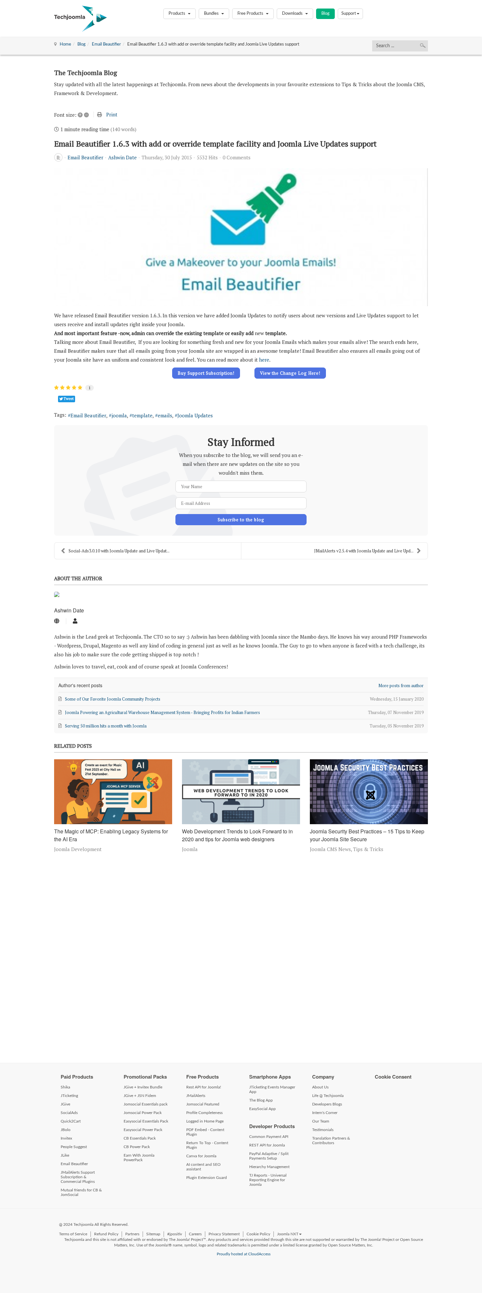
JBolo (65, 1130)
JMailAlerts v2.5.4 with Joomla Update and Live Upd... (363, 551)
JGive (65, 1104)
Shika (65, 1087)
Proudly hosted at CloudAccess (244, 1254)
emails (165, 415)
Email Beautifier (106, 44)
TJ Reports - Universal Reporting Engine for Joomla (268, 1179)
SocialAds (69, 1113)
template (142, 415)
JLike (65, 1155)
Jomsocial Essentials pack (146, 1104)
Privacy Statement (224, 1234)
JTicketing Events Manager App (272, 1089)
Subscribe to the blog (241, 520)
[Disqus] (241, 956)
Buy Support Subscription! (206, 373)
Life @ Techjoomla (328, 1096)
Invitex (66, 1138)
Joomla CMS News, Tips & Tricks (346, 849)
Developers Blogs (327, 1104)
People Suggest (74, 1147)
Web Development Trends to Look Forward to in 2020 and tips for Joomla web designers (237, 835)
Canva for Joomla (201, 1156)
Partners (132, 1234)
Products (177, 13)
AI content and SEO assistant (203, 1167)
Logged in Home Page (205, 1121)
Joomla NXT (287, 1234)
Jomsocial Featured (202, 1104)
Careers (195, 1234)
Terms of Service (73, 1234)
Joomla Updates (195, 415)
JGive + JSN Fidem (140, 1096)
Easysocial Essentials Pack (146, 1121)
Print (111, 114)
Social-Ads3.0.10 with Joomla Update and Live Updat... (119, 551)
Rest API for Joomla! (203, 1087)
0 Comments (237, 157)
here (264, 359)
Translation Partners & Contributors (331, 1140)
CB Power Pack (137, 1147)
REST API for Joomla (267, 1145)
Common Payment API (268, 1137)
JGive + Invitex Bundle (143, 1087)
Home (65, 44)
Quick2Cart (71, 1121)
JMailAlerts (195, 1096)
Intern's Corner (324, 1113)
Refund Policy (106, 1234)
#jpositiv (174, 1234)
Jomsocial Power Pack (143, 1113)
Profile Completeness (204, 1113)
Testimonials (322, 1130)
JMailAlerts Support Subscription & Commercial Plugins (78, 1177)
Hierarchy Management (269, 1167)
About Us (320, 1087)
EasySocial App (262, 1109)
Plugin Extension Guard (206, 1178)
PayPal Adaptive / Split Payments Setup (269, 1156)
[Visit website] (56, 621)
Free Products (250, 13)
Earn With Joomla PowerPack (139, 1157)
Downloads (293, 13)
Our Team (320, 1121)
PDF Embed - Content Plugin (205, 1132)
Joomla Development (78, 849)
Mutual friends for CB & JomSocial (81, 1192)
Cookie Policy (258, 1234)
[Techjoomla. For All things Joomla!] (80, 19)
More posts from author (401, 685)
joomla (119, 415)
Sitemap (153, 1234)
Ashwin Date (122, 157)
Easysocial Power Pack (143, 1130)
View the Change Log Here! (290, 373)
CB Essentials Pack (140, 1138)
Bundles (212, 13)
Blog (325, 13)
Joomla (190, 849)
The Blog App (261, 1100)
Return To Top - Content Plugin (207, 1145)
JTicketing (69, 1096)
